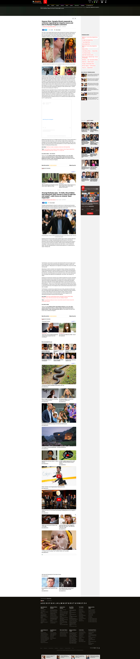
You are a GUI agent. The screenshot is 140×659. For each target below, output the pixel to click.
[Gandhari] (59, 71)
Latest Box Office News (44, 634)
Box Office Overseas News (45, 638)
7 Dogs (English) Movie (86, 42)
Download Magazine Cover (91, 640)
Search (90, 213)
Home (41, 648)
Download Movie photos (92, 634)
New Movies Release (50, 157)
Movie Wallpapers (53, 638)
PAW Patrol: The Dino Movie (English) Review (54, 610)
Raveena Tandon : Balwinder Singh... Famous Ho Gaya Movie (90, 57)
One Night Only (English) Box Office (73, 617)
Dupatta (54, 149)
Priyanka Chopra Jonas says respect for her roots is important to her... (93, 167)
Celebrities (49, 600)
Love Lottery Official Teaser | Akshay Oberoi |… (73, 641)
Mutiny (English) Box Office (72, 613)
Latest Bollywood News (86, 50)
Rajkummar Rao (81, 620)
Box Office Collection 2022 (92, 619)
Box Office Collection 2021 (92, 620)
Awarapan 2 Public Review (64, 611)
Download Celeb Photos (92, 631)
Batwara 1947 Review (53, 611)
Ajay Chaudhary (47, 149)
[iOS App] (99, 648)
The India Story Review (53, 621)
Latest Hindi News (82, 631)
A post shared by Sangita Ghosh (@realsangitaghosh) (56, 135)
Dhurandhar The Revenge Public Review (64, 618)
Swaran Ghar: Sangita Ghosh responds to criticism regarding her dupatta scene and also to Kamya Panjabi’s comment (68, 7)
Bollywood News (52, 155)
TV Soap (60, 150)
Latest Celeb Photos (53, 633)
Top (81, 607)
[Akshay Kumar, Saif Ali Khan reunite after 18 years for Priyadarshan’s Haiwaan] (90, 197)
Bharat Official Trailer (82, 641)
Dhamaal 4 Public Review (64, 612)
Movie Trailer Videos (63, 633)
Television (55, 150)
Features (57, 149)
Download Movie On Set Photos (92, 642)
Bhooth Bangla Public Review (63, 616)
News (48, 7)
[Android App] (97, 648)
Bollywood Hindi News (44, 642)
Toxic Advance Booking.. (86, 52)
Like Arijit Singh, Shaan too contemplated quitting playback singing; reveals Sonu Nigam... (94, 143)
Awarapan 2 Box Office (73, 620)
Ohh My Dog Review (53, 615)
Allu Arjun (80, 613)
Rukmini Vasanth (91, 61)
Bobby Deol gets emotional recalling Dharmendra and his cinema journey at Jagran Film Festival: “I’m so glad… (93, 84)
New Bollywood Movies (61, 155)
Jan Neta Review (52, 622)
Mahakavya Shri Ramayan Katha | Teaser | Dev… (73, 637)
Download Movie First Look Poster (91, 638)
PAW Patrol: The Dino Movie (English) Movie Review (90, 38)
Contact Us (61, 648)
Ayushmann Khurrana (82, 618)
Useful (81, 630)
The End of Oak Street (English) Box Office (72, 623)
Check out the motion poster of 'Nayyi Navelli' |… (73, 639)
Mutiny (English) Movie (86, 44)
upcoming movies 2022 (57, 309)
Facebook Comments (46, 168)
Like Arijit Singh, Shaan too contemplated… (46, 360)
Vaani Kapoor (81, 614)
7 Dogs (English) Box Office (72, 615)
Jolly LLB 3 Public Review (64, 624)
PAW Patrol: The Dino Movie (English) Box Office (89, 47)
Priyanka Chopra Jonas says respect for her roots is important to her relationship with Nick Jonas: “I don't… (93, 98)
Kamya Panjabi (66, 149)
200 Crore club (90, 615)
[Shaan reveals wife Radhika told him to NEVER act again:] (84, 95)
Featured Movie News (44, 633)
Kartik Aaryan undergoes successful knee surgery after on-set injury (86, 167)
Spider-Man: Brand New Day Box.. (88, 54)
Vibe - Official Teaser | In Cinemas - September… (73, 635)
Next (75, 71)
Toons (51, 639)
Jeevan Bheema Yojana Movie (44, 612)
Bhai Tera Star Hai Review (54, 616)
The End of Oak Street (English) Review (53, 613)
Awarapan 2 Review (53, 614)
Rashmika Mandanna (82, 615)
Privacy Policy (51, 648)
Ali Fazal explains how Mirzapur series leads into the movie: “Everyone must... (86, 130)
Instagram (61, 149)
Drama (51, 149)
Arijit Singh (84, 59)
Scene (43, 150)
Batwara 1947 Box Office (73, 621)
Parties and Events (53, 632)
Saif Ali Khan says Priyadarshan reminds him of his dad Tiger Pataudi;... (86, 179)
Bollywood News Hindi (60, 157)
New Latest (63, 630)
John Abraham (81, 617)
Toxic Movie (42, 610)
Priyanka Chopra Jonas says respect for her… (70, 360)
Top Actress (90, 617)
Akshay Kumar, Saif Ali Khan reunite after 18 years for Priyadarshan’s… (90, 204)
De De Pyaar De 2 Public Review (63, 623)
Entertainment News (69, 157)
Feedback (56, 648)
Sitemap (80, 638)
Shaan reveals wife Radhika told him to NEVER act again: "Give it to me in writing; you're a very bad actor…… (93, 93)
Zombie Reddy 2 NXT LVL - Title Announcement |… (73, 633)
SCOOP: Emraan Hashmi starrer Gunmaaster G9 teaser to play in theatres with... (86, 155)
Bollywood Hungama (43, 7)
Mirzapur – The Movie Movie (44, 617)
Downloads (92, 630)
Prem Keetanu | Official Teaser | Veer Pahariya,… (73, 643)
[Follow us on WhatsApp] (94, 2)
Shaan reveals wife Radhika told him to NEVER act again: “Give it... (93, 155)
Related (84, 120)
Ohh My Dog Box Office (73, 626)
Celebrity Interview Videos (64, 632)
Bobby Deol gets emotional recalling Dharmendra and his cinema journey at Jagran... (85, 143)
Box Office (71, 608)
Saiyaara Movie (90, 67)
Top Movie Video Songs (63, 631)
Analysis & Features (91, 610)
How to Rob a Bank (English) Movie (44, 615)
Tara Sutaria (81, 619)
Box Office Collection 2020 (92, 621)
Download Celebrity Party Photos (92, 636)
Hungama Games (81, 637)
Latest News (90, 120)
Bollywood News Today (46, 309)
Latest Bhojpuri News (82, 632)
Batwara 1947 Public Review (63, 610)
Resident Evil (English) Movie (44, 622)
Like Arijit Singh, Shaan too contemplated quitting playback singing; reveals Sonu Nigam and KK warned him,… (93, 89)
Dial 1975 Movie (43, 609)
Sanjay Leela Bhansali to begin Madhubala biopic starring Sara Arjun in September (94, 179)
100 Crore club (90, 614)
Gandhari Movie (43, 613)
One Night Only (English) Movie (87, 40)
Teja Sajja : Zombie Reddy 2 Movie (88, 63)
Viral (63, 150)
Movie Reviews (43, 641)
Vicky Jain (84, 67)
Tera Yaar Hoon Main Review (53, 620)
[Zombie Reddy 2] (47, 71)
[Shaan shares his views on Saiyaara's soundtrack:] (84, 81)
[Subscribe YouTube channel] (98, 2)
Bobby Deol (84, 61)
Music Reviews (81, 640)
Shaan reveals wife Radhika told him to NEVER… (58, 360)
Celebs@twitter (81, 633)
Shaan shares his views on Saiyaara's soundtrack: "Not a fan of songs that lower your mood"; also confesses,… (93, 79)
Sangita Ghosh (71, 149)
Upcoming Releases (44, 640)
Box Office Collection (91, 609)
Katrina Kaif (81, 609)
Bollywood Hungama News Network (49, 26)
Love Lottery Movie (44, 619)
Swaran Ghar (51, 150)
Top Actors (90, 616)
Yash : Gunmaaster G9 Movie (92, 59)
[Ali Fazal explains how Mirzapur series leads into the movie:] (84, 76)
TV (58, 150)
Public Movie (62, 608)
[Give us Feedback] (102, 2)
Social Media (46, 150)
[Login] (105, 2)
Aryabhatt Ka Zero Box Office (72, 625)
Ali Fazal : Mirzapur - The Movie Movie (89, 65)
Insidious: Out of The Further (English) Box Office (72, 610)
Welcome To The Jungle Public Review (63, 614)
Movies (42, 600)
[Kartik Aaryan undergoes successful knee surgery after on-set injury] (86, 163)
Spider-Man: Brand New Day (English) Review (54, 618)
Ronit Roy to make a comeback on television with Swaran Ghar (58, 147)
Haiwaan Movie (43, 618)
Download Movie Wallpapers (91, 644)
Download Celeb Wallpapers (91, 633)
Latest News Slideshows (45, 639)
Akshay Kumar (81, 608)
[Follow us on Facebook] (92, 2)
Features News (95, 50)
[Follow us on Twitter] (96, 2)
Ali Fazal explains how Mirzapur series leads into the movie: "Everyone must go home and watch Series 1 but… (93, 75)
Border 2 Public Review (63, 621)
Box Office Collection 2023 (92, 618)
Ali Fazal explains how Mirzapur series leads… (46, 351)
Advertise (45, 648)
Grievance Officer (67, 648)
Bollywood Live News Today (47, 158)
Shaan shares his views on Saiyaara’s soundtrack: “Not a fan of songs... (94, 130)
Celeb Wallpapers (53, 634)
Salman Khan (81, 616)
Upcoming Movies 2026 (59, 158)
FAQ (73, 648)
